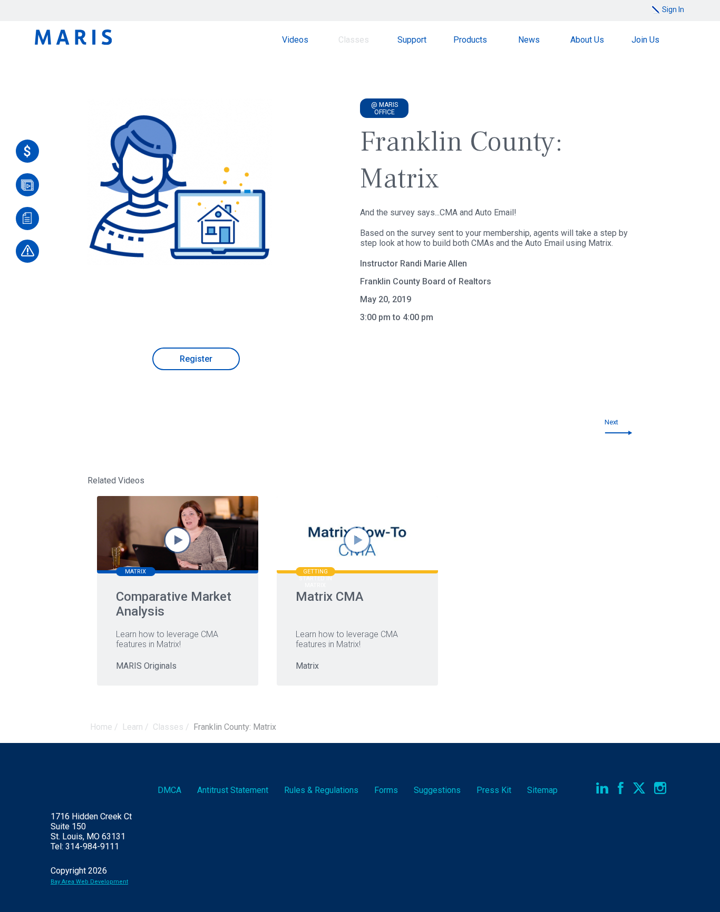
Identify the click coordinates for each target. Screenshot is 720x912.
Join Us (645, 40)
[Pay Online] (27, 151)
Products (470, 40)
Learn (132, 727)
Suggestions (437, 790)
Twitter (639, 788)
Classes (353, 40)
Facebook (620, 788)
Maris (73, 37)
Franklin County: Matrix (234, 727)
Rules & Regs (321, 790)
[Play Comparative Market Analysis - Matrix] (177, 540)
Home (101, 727)
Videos (295, 40)
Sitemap (542, 790)
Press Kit (493, 790)
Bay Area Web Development (89, 881)
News (529, 40)
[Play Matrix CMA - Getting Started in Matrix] (357, 540)
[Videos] (27, 184)
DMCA (169, 790)
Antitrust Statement (232, 790)
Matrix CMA (330, 596)
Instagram (660, 788)
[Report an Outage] (27, 251)
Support (411, 40)
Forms (386, 790)
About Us (587, 40)
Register (196, 359)
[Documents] (27, 218)
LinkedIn (602, 788)
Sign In (673, 9)
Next (611, 422)
